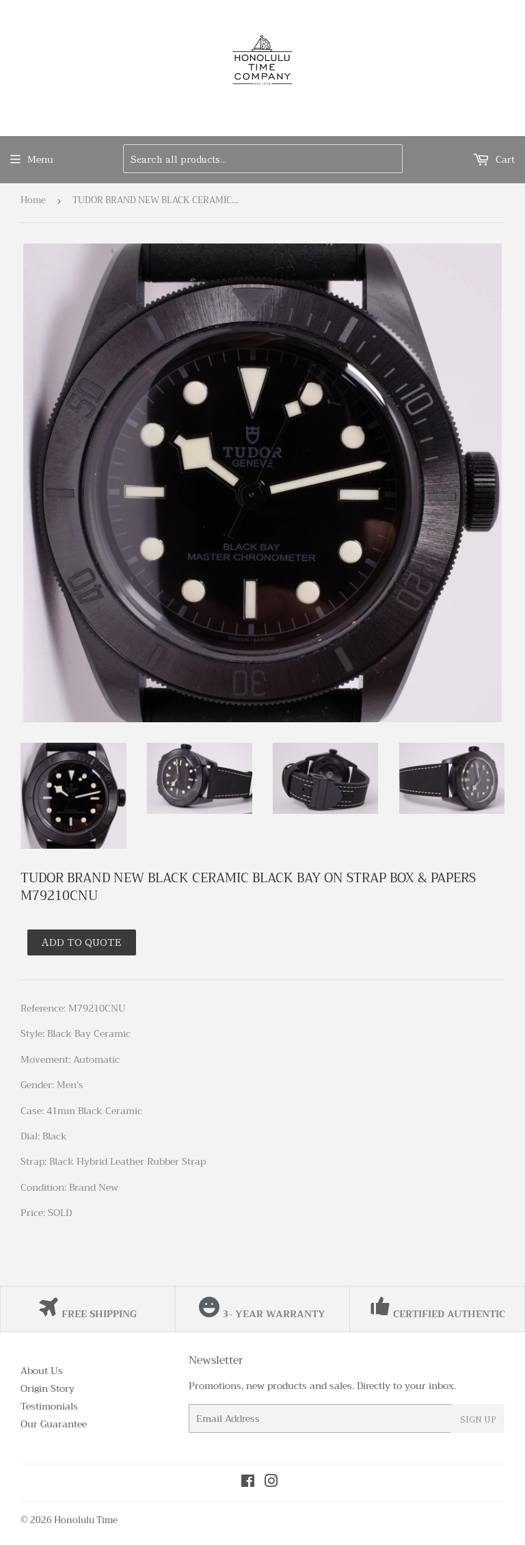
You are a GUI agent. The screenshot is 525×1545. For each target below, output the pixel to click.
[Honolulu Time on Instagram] (271, 1483)
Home (33, 200)
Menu (40, 159)
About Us (42, 1370)
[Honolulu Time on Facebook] (248, 1483)
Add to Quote (82, 942)
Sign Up (478, 1419)
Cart (504, 159)
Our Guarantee (54, 1424)
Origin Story (48, 1388)
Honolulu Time (86, 1520)
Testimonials (49, 1406)
